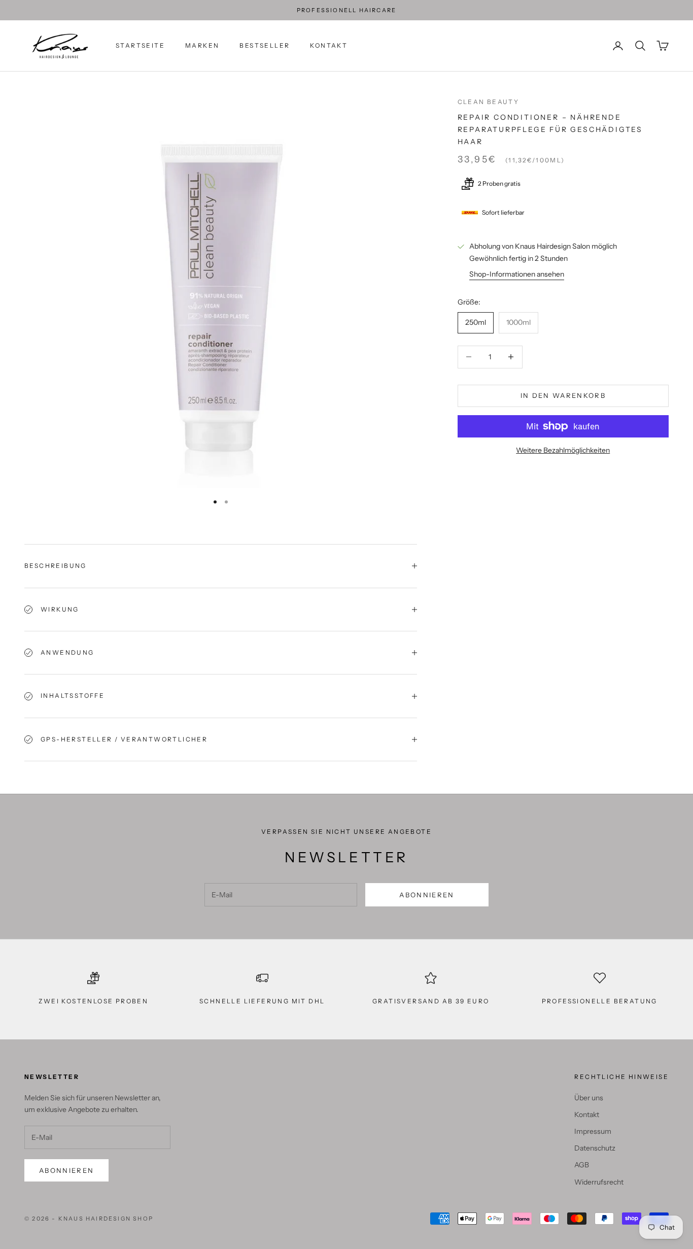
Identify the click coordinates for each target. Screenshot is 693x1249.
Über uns (588, 1097)
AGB (581, 1164)
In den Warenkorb (563, 395)
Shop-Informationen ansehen (516, 273)
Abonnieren (426, 895)
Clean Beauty (488, 102)
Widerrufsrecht (598, 1182)
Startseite (140, 45)
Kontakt (329, 45)
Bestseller (264, 45)
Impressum (592, 1131)
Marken (202, 45)
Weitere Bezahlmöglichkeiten (563, 450)
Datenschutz (594, 1148)
